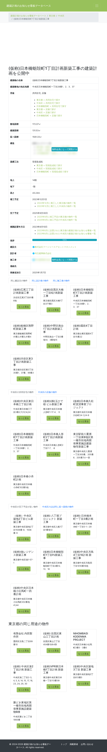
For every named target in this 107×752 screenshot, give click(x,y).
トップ (64, 744)
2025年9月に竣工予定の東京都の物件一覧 (57, 216)
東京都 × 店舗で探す (46, 109)
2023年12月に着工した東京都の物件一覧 (56, 203)
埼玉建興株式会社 (43, 253)
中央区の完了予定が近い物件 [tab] (24, 506)
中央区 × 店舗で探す (46, 112)
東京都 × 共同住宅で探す (48, 100)
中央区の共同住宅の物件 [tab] (22, 392)
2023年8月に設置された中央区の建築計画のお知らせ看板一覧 (66, 233)
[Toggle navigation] (96, 5)
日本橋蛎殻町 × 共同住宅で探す (51, 106)
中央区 (61, 15)
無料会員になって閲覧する (64, 149)
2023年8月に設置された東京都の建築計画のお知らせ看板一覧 (66, 230)
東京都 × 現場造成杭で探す (49, 165)
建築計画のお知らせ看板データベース (29, 5)
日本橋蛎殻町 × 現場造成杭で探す (53, 171)
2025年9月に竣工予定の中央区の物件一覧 (57, 220)
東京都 (52, 15)
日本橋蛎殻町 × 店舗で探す (49, 115)
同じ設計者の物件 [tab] (40, 280)
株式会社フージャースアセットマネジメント (55, 247)
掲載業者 (74, 744)
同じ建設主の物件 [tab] (19, 280)
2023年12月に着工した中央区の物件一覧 (56, 206)
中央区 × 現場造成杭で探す (49, 168)
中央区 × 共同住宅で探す (48, 103)
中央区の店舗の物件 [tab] (47, 392)
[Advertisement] (53, 44)
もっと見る (23, 306)
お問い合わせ (87, 744)
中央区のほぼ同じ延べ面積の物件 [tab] (58, 506)
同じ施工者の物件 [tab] (61, 280)
